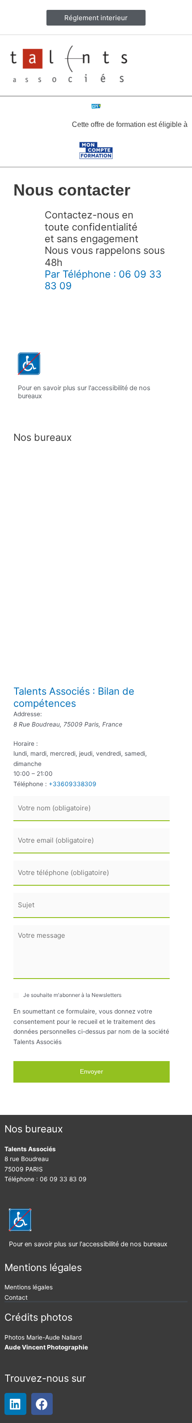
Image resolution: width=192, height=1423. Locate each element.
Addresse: (27, 714)
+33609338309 (72, 784)
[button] (174, 65)
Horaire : (25, 743)
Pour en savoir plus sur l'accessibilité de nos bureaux (88, 1244)
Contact (16, 1297)
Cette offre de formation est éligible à (130, 124)
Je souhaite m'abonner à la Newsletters (72, 995)
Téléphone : (30, 784)
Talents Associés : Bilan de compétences (73, 697)
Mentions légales (28, 1287)
